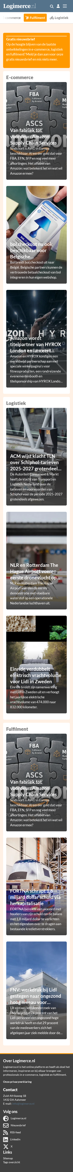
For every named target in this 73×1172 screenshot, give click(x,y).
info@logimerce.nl (23, 1103)
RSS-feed (15, 1132)
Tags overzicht (11, 1162)
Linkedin (15, 1139)
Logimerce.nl (18, 1118)
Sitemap (8, 1158)
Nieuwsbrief (18, 1125)
